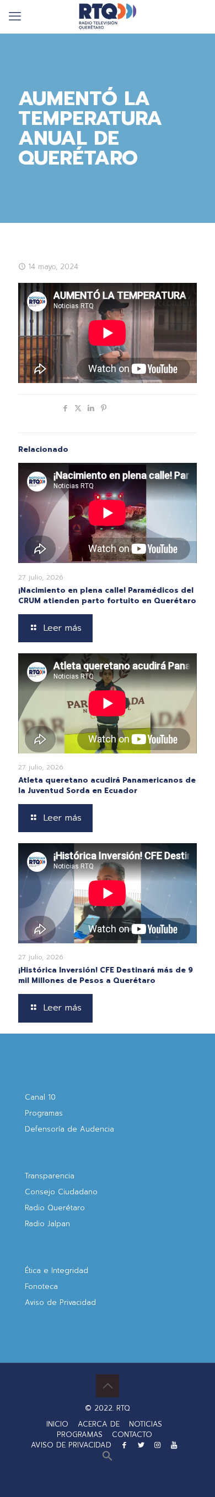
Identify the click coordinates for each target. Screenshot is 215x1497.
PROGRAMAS (80, 1434)
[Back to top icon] (107, 1385)
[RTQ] (107, 16)
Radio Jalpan (47, 1224)
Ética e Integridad (56, 1270)
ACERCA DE (99, 1424)
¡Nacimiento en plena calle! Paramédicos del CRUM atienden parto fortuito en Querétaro (107, 595)
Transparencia (49, 1176)
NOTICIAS (145, 1424)
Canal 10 (40, 1097)
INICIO (57, 1424)
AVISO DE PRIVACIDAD (71, 1445)
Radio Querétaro (55, 1208)
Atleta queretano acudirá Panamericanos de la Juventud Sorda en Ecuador (107, 785)
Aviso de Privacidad (60, 1302)
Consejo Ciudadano (61, 1192)
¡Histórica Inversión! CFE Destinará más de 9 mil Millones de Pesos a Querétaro (105, 975)
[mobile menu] (15, 16)
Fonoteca (41, 1286)
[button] (107, 1459)
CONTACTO (132, 1434)
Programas (44, 1113)
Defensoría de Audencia (69, 1129)
